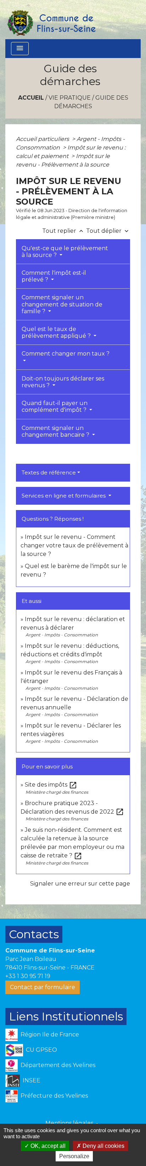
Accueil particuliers (43, 139)
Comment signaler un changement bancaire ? (56, 431)
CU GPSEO (41, 1049)
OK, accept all (47, 1146)
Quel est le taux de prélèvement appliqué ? (57, 332)
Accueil (31, 97)
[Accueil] (51, 19)
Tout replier (63, 230)
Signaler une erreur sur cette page (80, 883)
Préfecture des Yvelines (54, 1095)
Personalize (74, 1156)
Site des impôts (51, 784)
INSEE (31, 1080)
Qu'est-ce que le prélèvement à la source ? (65, 251)
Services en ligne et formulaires (64, 495)
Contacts (34, 934)
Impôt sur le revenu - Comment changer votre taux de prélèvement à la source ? (74, 545)
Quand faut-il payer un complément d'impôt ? (55, 406)
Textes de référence (49, 472)
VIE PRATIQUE (70, 97)
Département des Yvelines (58, 1064)
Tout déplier (108, 230)
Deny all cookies (102, 1146)
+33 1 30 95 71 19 (27, 976)
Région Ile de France (50, 1034)
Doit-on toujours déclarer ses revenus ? (63, 382)
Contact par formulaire (42, 987)
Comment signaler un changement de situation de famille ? (62, 304)
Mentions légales (69, 1123)
